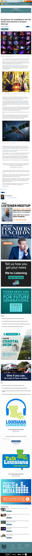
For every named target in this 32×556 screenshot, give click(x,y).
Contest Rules (26, 546)
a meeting (11, 178)
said (20, 65)
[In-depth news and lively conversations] (16, 412)
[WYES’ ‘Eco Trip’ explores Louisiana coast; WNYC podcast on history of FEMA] (3, 509)
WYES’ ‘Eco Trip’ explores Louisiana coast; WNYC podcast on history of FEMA (16, 508)
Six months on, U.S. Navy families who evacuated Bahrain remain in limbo (12, 326)
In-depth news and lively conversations (16, 429)
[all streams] (31, 3)
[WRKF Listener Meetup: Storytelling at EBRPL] (16, 212)
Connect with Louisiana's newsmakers (16, 474)
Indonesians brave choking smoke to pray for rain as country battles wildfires (13, 318)
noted (10, 154)
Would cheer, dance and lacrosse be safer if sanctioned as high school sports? (13, 385)
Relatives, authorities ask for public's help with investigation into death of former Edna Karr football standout (16, 391)
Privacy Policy (13, 548)
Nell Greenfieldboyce (6, 26)
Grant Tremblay (12, 150)
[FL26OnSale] (16, 242)
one (12, 67)
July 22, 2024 (20, 167)
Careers (19, 546)
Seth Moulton (23, 170)
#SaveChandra (11, 165)
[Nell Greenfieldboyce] (2, 197)
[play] (2, 3)
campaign (11, 148)
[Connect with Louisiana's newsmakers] (16, 460)
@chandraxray (12, 163)
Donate (29, 1)
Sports (2, 382)
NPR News (4, 189)
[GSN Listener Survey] (16, 274)
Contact (13, 546)
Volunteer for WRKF (20, 548)
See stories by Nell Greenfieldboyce (11, 197)
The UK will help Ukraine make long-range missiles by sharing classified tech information (15, 321)
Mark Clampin (15, 65)
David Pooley (19, 103)
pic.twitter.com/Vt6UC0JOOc (18, 165)
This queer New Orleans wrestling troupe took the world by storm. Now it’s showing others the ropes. (16, 394)
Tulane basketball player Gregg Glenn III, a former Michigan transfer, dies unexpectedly (14, 388)
